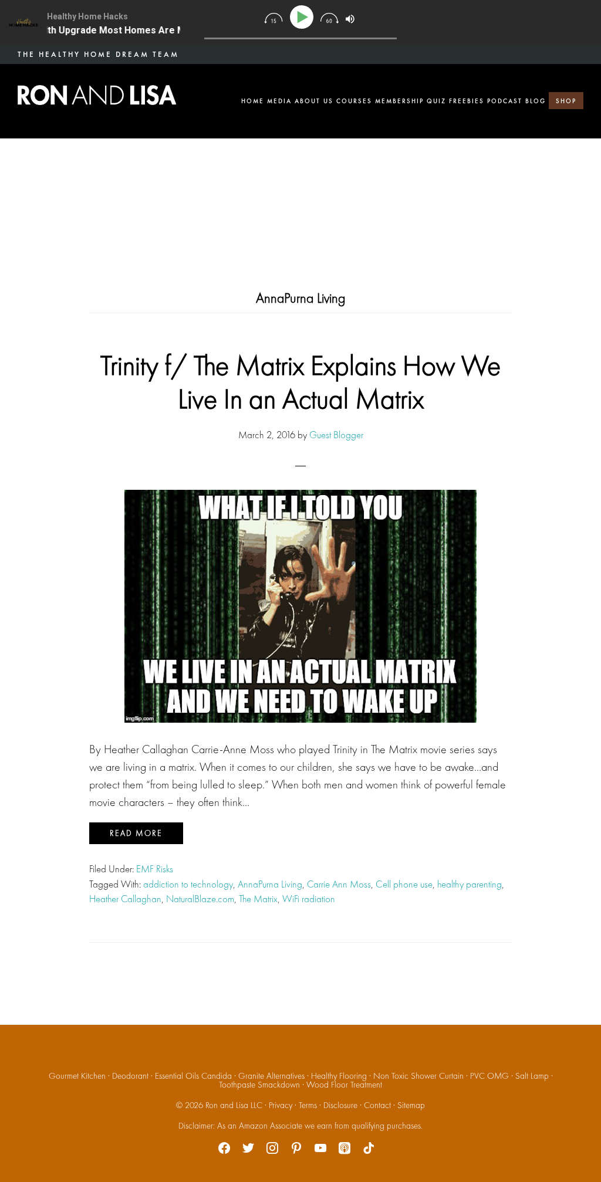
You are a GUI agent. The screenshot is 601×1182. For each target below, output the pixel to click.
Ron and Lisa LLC (233, 1105)
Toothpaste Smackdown (259, 1084)
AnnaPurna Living (270, 884)
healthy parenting (469, 884)
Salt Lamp (532, 1076)
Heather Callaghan (125, 898)
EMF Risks (154, 868)
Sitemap (411, 1105)
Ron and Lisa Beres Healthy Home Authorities (97, 95)
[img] (273, 18)
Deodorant (130, 1076)
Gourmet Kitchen (77, 1076)
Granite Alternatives (271, 1076)
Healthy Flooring (339, 1076)
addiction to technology (188, 884)
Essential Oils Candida (193, 1076)
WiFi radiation (308, 898)
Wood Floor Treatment (344, 1084)
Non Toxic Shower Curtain (418, 1076)
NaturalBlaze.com (200, 898)
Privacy (280, 1105)
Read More (136, 833)
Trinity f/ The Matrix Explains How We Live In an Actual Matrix (300, 382)
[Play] (304, 17)
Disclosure (340, 1105)
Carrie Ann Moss (339, 884)
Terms (308, 1105)
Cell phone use (404, 884)
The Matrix (258, 898)
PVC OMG (489, 1076)
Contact (377, 1105)
